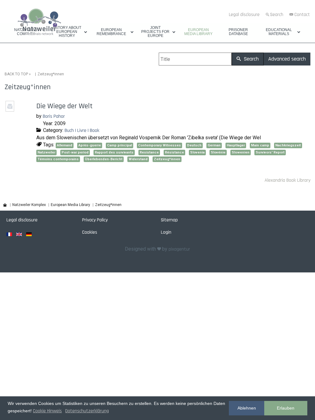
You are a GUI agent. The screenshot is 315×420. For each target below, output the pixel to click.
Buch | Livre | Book (82, 130)
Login (166, 232)
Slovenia (197, 152)
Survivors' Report (270, 152)
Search (276, 15)
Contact (302, 15)
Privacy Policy (95, 220)
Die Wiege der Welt (64, 106)
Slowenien (240, 152)
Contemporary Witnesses (159, 145)
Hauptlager (236, 145)
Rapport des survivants (114, 152)
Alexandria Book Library (287, 180)
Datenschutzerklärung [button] (87, 411)
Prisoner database (238, 32)
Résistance (174, 152)
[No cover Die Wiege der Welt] (11, 109)
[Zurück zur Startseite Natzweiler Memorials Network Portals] (39, 23)
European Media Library (198, 32)
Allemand (64, 145)
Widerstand (138, 159)
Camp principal (119, 145)
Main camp (260, 145)
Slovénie (218, 152)
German (214, 145)
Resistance (149, 152)
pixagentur (179, 249)
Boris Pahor (54, 116)
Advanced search (287, 58)
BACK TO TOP (16, 74)
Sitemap (169, 220)
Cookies (89, 232)
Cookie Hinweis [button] (47, 411)
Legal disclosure (244, 15)
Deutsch (194, 145)
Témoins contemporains (58, 159)
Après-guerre (89, 145)
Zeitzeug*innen (167, 159)
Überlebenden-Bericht (103, 159)
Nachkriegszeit (288, 145)
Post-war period (75, 152)
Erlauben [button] (285, 408)
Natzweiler (46, 152)
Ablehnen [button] (246, 408)
